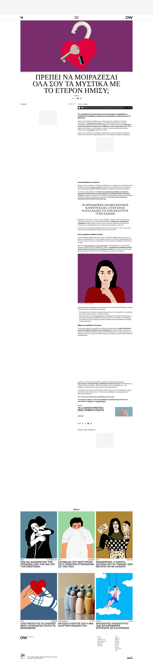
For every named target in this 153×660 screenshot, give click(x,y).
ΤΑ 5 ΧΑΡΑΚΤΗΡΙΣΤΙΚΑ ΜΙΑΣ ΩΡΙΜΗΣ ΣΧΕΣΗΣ (91, 409)
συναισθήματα (91, 130)
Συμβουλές (98, 621)
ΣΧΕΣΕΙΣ (85, 429)
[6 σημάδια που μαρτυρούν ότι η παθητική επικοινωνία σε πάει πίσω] (76, 534)
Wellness (117, 639)
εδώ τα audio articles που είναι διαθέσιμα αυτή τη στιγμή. (98, 396)
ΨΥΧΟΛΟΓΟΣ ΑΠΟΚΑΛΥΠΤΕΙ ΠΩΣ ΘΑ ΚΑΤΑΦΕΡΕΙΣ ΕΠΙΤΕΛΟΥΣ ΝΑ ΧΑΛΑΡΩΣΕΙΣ (112, 626)
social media (98, 316)
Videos (116, 650)
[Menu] (76, 17)
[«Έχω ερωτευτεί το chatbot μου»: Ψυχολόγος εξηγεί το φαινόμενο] (38, 596)
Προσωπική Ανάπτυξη (63, 621)
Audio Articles (118, 648)
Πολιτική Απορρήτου (101, 641)
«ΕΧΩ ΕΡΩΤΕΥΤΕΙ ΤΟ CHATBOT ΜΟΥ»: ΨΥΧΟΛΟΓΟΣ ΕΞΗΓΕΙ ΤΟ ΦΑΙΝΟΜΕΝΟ (38, 626)
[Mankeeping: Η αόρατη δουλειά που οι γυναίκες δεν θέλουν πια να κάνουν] (114, 534)
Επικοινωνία (99, 645)
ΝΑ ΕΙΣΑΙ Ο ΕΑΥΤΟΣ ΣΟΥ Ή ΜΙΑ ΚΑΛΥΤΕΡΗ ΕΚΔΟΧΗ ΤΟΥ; (75, 625)
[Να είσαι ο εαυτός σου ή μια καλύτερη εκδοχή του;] (76, 596)
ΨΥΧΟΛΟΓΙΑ (80, 429)
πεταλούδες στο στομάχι (94, 123)
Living (116, 645)
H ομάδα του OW (101, 639)
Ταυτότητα (99, 638)
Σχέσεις (22, 559)
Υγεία (116, 636)
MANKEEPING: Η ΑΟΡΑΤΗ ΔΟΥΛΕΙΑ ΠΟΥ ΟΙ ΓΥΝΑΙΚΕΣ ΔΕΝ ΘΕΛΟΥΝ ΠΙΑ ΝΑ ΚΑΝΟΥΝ (114, 564)
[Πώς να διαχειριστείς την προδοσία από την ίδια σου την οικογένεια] (38, 534)
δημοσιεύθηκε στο (96, 245)
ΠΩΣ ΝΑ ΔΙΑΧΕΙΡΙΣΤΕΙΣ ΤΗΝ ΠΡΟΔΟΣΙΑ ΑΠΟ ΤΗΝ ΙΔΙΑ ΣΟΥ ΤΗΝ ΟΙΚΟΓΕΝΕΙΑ (37, 564)
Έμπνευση (117, 647)
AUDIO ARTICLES (91, 429)
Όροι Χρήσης (100, 642)
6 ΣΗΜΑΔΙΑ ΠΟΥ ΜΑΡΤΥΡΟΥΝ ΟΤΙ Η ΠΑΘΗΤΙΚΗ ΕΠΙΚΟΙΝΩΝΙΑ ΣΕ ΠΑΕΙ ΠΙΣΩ (76, 564)
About (98, 636)
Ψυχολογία (76, 95)
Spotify (90, 401)
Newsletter (99, 644)
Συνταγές (117, 642)
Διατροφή (117, 641)
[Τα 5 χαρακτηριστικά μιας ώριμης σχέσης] (124, 411)
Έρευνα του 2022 (96, 187)
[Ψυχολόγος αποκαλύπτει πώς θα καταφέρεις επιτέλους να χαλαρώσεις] (114, 596)
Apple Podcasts (100, 401)
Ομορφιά (117, 644)
